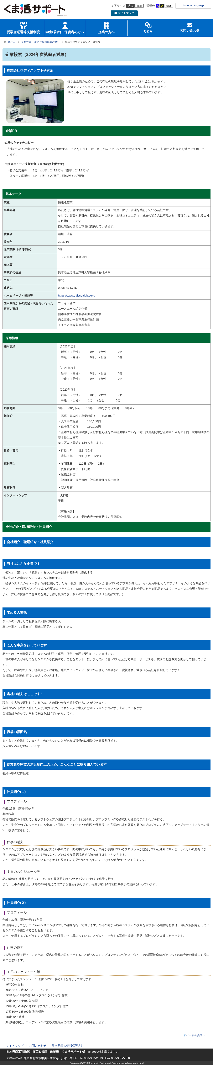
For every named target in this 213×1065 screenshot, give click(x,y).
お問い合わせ (37, 1045)
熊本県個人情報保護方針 (68, 1045)
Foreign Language (193, 5)
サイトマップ (125, 13)
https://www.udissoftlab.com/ (76, 295)
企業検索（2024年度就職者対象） (40, 41)
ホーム (12, 41)
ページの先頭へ (195, 1035)
